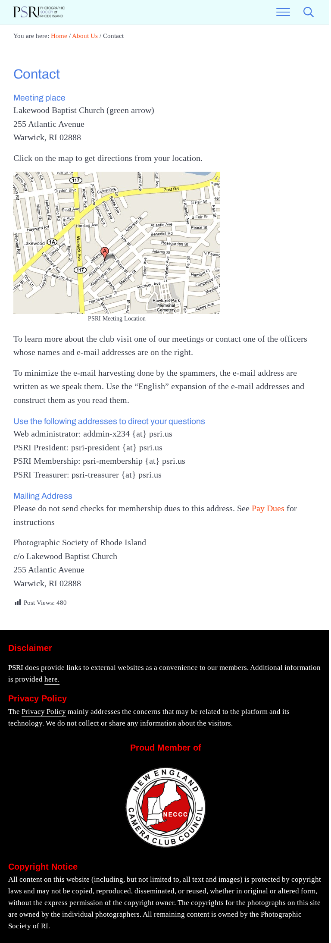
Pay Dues (268, 508)
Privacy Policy (44, 711)
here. (51, 679)
